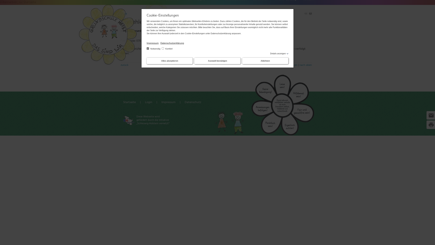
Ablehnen (265, 61)
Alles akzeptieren (169, 61)
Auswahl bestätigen (217, 61)
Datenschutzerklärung (172, 43)
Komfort (168, 49)
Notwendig (155, 49)
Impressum (153, 43)
